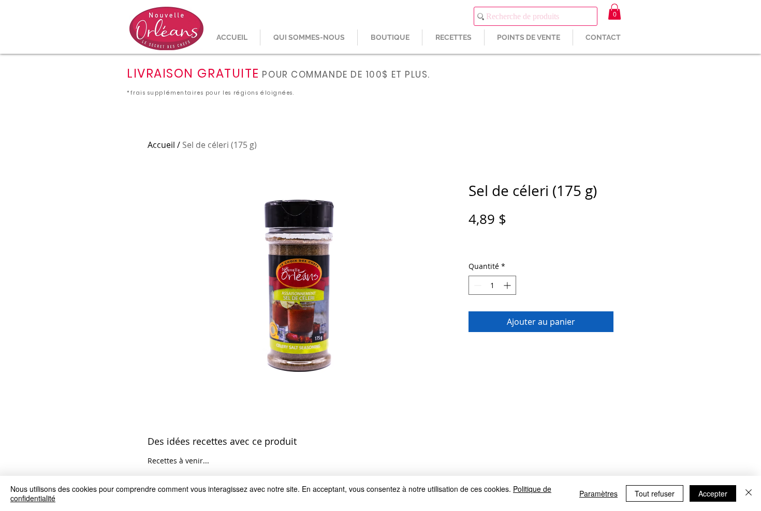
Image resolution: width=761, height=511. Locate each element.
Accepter (712, 493)
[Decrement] (476, 285)
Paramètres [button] (598, 493)
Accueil (161, 145)
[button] (614, 12)
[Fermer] (748, 493)
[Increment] (508, 285)
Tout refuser (655, 493)
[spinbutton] (492, 285)
